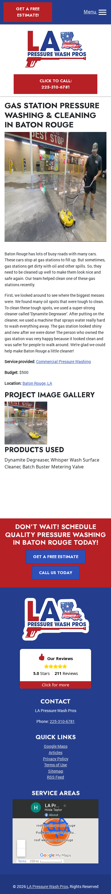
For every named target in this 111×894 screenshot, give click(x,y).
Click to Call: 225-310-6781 (56, 84)
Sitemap (55, 771)
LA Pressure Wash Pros (47, 886)
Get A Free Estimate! (28, 12)
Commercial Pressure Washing (63, 361)
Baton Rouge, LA (37, 383)
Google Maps (55, 746)
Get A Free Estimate (55, 557)
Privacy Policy (55, 758)
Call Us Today (55, 573)
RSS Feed (55, 777)
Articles (55, 752)
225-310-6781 (62, 721)
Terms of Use (55, 764)
